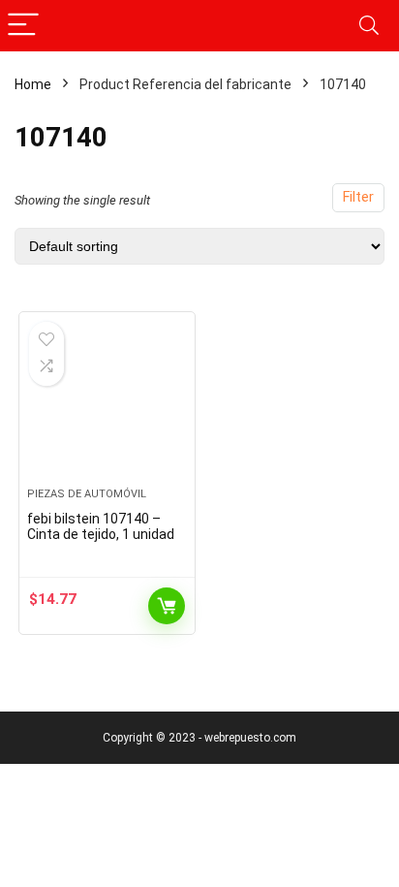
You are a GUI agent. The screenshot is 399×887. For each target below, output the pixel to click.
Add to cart (166, 605)
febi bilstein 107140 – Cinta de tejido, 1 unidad (100, 526)
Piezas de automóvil (86, 494)
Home (33, 84)
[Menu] (23, 25)
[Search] (369, 25)
